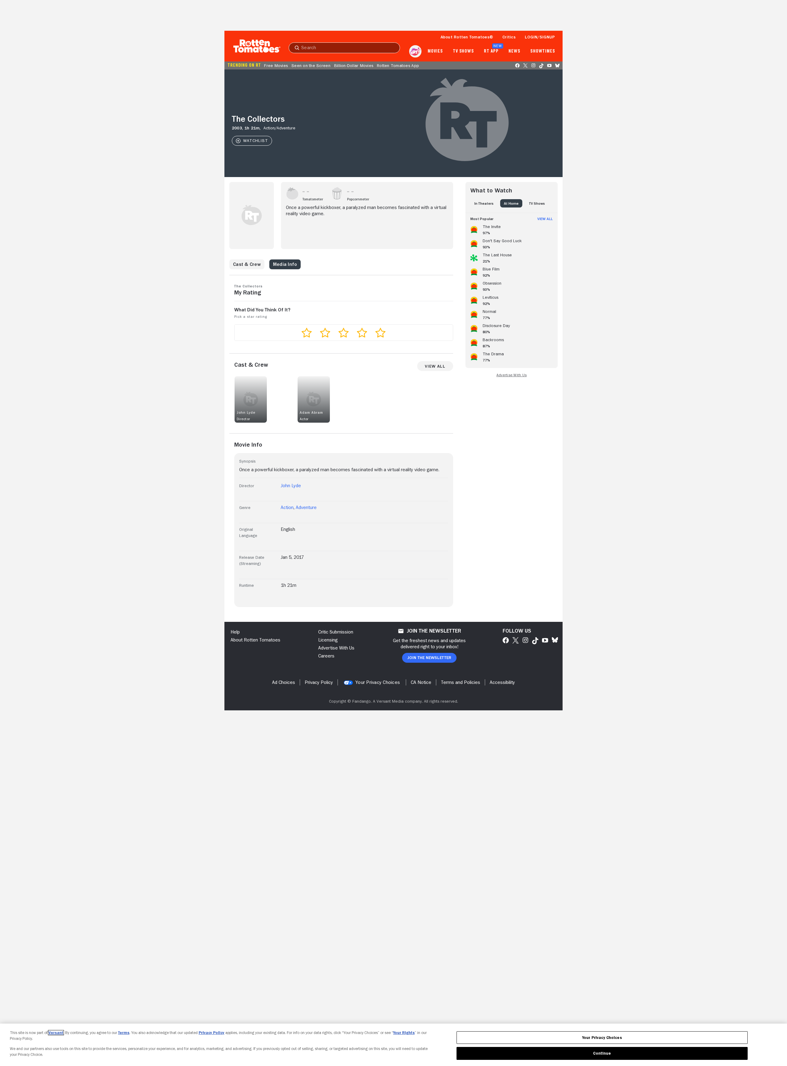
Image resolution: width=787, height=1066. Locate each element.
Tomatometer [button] (313, 199)
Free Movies (276, 65)
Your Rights (404, 1033)
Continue (602, 1053)
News (514, 51)
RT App (491, 51)
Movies (435, 51)
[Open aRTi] (415, 51)
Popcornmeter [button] (358, 199)
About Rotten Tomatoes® (467, 37)
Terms (123, 1033)
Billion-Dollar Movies (353, 65)
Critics (509, 37)
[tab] (483, 203)
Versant (56, 1033)
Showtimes (542, 51)
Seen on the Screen (310, 65)
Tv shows (463, 51)
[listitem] (511, 229)
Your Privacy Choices (377, 682)
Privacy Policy (211, 1033)
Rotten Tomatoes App (398, 65)
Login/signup (540, 37)
